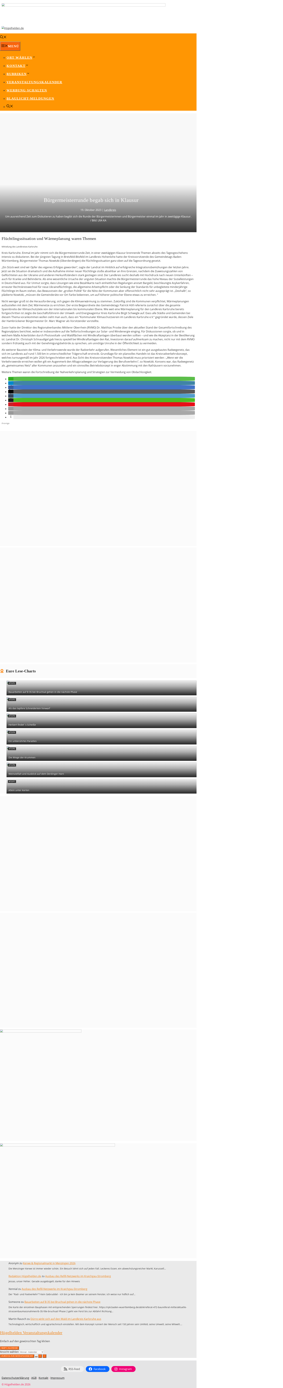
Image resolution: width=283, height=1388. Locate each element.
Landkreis (110, 210)
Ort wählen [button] (19, 57)
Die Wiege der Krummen (22, 757)
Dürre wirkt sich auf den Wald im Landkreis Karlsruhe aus (65, 1319)
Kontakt (43, 1378)
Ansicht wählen (9, 1352)
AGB (34, 1378)
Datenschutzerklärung (15, 1378)
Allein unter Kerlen (19, 790)
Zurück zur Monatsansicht (17, 1356)
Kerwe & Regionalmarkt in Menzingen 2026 (49, 1263)
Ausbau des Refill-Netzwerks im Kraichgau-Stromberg (78, 1276)
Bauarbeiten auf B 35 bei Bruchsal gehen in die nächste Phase (43, 692)
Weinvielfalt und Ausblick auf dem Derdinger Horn (36, 773)
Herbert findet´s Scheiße (22, 724)
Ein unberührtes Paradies (23, 741)
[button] (10, 379)
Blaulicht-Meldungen (30, 98)
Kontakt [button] (16, 65)
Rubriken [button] (17, 74)
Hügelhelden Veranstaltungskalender (31, 1332)
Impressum (57, 1378)
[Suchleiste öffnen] (3, 37)
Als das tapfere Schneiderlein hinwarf (29, 708)
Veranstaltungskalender (34, 82)
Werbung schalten (27, 90)
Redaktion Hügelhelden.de (25, 1276)
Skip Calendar (9, 1348)
